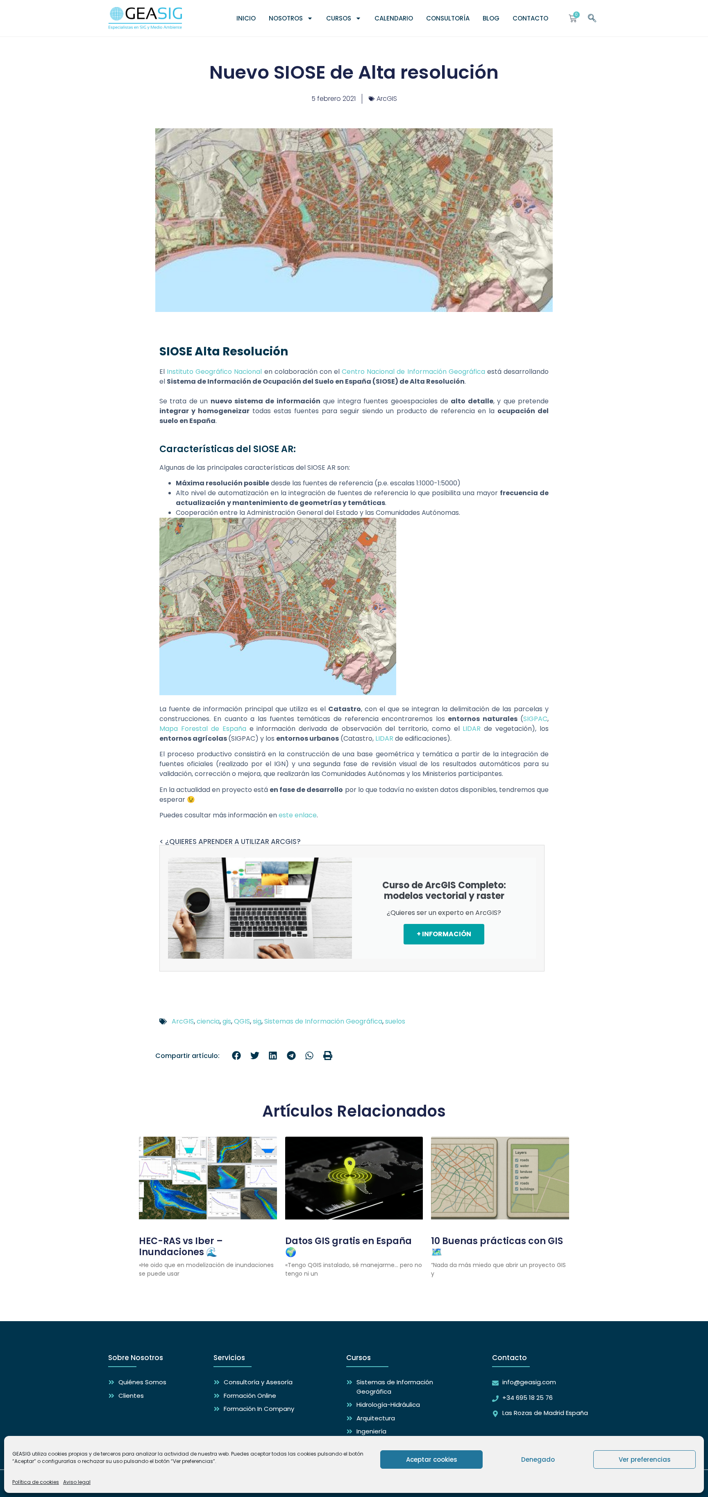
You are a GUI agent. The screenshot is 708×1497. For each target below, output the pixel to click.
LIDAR (472, 728)
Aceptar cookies (431, 1459)
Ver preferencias (645, 1459)
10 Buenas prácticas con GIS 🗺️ (497, 1246)
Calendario (393, 18)
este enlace (298, 815)
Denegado (538, 1459)
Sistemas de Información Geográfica (323, 1021)
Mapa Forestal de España (202, 728)
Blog (491, 18)
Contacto (530, 18)
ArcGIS (387, 98)
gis (226, 1021)
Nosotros (286, 18)
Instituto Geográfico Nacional (214, 371)
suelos (395, 1021)
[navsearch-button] (592, 17)
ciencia (208, 1021)
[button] (236, 1055)
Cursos (338, 18)
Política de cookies (35, 1482)
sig (257, 1021)
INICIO (246, 18)
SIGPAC (535, 718)
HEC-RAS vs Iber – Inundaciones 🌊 (181, 1246)
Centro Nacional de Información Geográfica (413, 371)
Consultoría (448, 18)
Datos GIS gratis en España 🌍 (348, 1246)
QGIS (242, 1021)
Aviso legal (77, 1482)
